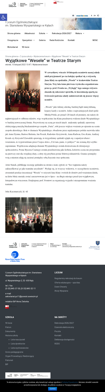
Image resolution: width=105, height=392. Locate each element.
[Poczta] (73, 16)
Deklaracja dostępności (64, 339)
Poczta (58, 331)
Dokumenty (10, 331)
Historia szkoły (11, 335)
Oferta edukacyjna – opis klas (67, 283)
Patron (8, 327)
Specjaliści (27, 40)
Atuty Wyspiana (61, 291)
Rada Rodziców (57, 40)
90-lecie (25, 47)
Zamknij (53, 389)
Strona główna (13, 33)
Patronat (9, 360)
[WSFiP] (15, 256)
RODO (57, 344)
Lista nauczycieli (18, 339)
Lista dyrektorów (18, 344)
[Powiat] (45, 245)
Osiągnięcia (12, 40)
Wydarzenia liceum (42, 56)
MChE (95, 40)
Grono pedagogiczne (14, 352)
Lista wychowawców (20, 348)
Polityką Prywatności (70, 382)
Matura (78, 33)
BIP (6, 364)
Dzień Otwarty (61, 287)
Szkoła (42, 33)
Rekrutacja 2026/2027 (61, 33)
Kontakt (71, 40)
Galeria (42, 40)
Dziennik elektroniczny (64, 327)
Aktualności (29, 33)
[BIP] (11, 307)
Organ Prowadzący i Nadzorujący (19, 356)
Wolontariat (12, 47)
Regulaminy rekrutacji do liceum (68, 278)
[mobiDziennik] (82, 16)
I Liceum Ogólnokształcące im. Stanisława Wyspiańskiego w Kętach (29, 24)
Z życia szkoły (26, 56)
